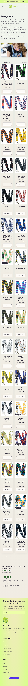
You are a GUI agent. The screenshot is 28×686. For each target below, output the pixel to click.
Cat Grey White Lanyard (7, 357)
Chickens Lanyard (7, 448)
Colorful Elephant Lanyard (7, 481)
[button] (2, 6)
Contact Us (5, 645)
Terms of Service (7, 648)
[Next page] (21, 556)
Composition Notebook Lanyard (7, 513)
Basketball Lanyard (7, 146)
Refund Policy (6, 672)
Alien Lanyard (21, 81)
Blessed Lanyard (7, 207)
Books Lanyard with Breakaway (21, 267)
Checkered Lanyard (7, 419)
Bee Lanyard (20, 146)
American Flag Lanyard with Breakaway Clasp (7, 115)
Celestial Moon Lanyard (21, 388)
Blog (4, 663)
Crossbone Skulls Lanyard (21, 542)
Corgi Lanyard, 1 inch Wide (20, 512)
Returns (5, 666)
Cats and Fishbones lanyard (21, 358)
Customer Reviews (7, 651)
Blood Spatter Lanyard (21, 207)
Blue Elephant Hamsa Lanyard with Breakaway (7, 237)
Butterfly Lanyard (20, 298)
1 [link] (6, 557)
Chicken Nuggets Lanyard (20, 420)
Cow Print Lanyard (7, 542)
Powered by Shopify (18, 682)
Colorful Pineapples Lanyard (21, 481)
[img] (14, 570)
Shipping (5, 669)
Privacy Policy (6, 654)
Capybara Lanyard (21, 328)
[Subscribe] (23, 612)
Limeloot (11, 682)
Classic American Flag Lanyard (21, 449)
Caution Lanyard (7, 388)
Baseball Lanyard (20, 113)
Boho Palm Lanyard (7, 267)
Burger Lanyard (7, 297)
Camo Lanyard (7, 327)
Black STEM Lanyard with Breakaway (21, 176)
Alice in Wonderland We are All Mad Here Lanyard (7, 83)
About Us (5, 642)
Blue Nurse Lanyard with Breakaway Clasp (21, 237)
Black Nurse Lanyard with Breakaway (7, 176)
